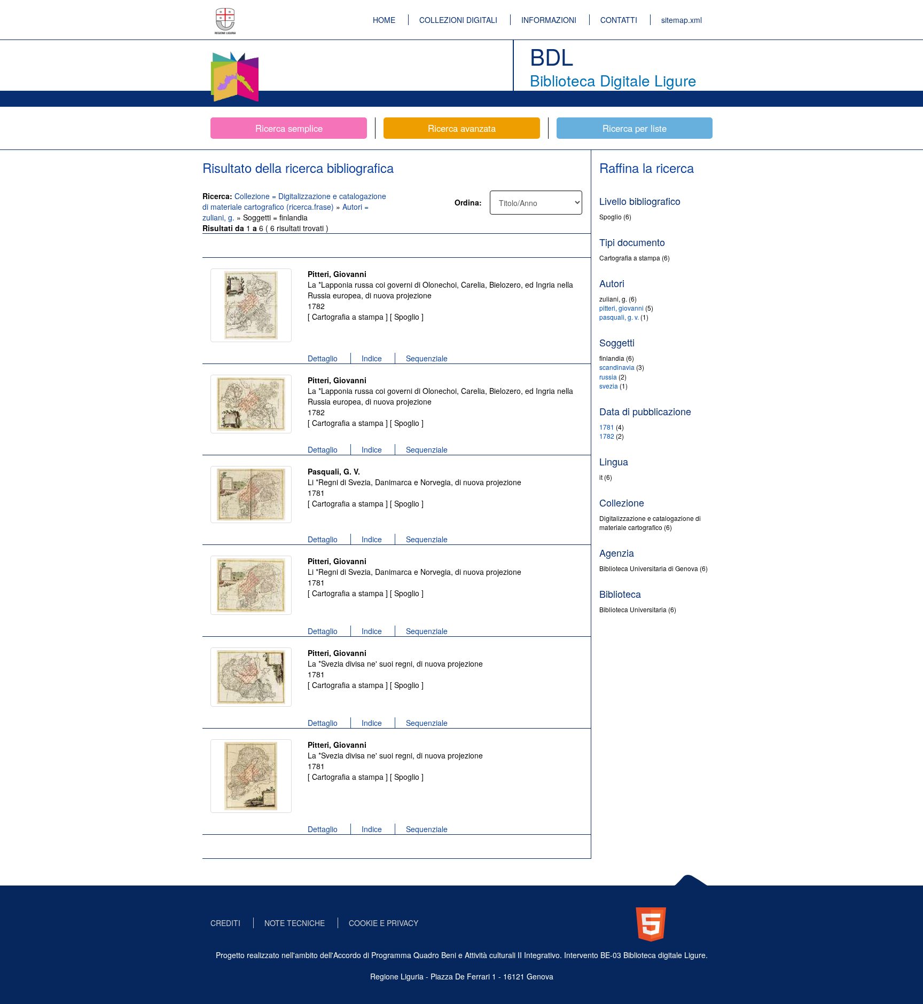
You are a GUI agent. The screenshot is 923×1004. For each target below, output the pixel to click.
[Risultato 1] (251, 305)
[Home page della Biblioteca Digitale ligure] (234, 53)
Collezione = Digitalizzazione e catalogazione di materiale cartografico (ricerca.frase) (294, 201)
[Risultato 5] (251, 677)
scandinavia (617, 366)
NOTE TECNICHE (294, 923)
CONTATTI (618, 19)
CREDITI (225, 923)
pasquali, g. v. (619, 316)
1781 (606, 426)
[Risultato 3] (251, 494)
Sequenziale (427, 358)
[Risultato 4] (251, 585)
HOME (384, 19)
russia (608, 376)
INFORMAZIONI (548, 19)
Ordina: (468, 202)
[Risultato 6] (251, 776)
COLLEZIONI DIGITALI (458, 19)
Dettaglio (323, 358)
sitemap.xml (681, 19)
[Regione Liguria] (225, 13)
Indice (372, 358)
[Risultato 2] (251, 404)
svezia (608, 385)
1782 (606, 435)
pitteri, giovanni (621, 307)
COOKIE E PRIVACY (383, 923)
